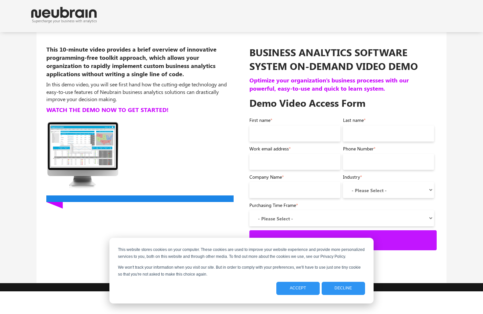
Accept (298, 288)
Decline (343, 288)
